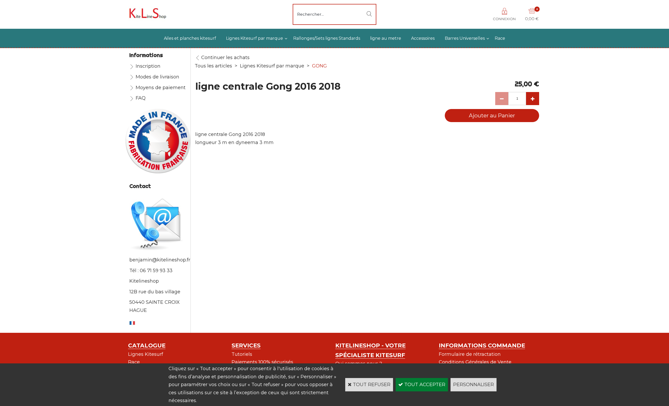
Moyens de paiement (161, 87)
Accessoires (423, 38)
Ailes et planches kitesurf (190, 38)
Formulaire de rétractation (470, 354)
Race (500, 38)
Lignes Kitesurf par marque (254, 38)
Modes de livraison (157, 77)
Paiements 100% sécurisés (262, 362)
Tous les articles (213, 66)
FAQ (141, 98)
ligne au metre (385, 38)
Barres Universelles (465, 38)
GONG (319, 66)
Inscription (148, 66)
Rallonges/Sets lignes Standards (326, 38)
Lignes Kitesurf (145, 354)
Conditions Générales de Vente (475, 362)
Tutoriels (242, 354)
